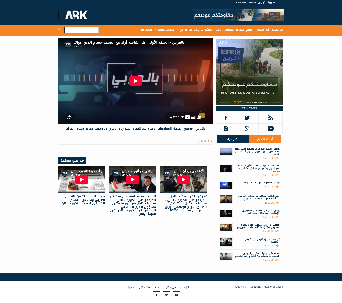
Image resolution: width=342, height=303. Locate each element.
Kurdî (252, 2)
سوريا (240, 30)
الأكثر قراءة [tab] (232, 139)
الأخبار (218, 30)
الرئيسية (277, 30)
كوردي (261, 2)
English (241, 2)
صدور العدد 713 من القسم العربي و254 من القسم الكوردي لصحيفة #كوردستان (83, 199)
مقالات (229, 30)
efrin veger (249, 108)
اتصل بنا (146, 30)
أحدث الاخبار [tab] (265, 139)
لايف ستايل (144, 287)
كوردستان (262, 30)
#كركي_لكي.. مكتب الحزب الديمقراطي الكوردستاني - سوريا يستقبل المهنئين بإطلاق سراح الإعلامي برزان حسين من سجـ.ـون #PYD (186, 203)
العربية (271, 2)
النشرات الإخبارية (200, 30)
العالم (250, 30)
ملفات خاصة (166, 30)
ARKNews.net (77, 14)
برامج (183, 30)
